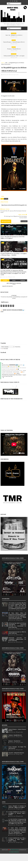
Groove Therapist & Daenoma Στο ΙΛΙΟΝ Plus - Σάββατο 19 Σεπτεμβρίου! (13, 237)
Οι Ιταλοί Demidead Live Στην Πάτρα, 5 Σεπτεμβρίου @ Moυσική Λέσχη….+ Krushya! (14, 254)
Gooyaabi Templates (14, 851)
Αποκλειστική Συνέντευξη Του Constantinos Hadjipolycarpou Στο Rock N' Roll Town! (17, 639)
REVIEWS (13, 40)
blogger (5, 280)
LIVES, (17, 74)
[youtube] (17, 1)
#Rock (17, 374)
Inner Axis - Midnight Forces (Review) (14, 35)
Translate (5, 348)
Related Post (6, 221)
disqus (13, 280)
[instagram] (12, 1)
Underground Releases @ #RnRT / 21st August (14, 55)
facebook (23, 280)
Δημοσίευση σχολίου (7, 286)
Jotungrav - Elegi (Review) (14, 741)
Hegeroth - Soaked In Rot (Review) (16, 752)
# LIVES (6, 198)
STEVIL (2, 196)
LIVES (6, 62)
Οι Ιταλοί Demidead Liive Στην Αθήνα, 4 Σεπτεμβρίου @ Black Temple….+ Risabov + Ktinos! (17, 839)
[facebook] (10, 1)
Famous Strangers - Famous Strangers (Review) (14, 42)
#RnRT (18, 373)
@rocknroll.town (5, 365)
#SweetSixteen (12, 374)
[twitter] (15, 1)
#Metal (19, 374)
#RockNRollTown (5, 374)
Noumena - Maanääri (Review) (14, 49)
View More (25, 221)
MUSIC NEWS (13, 33)
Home (2, 62)
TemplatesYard (14, 849)
